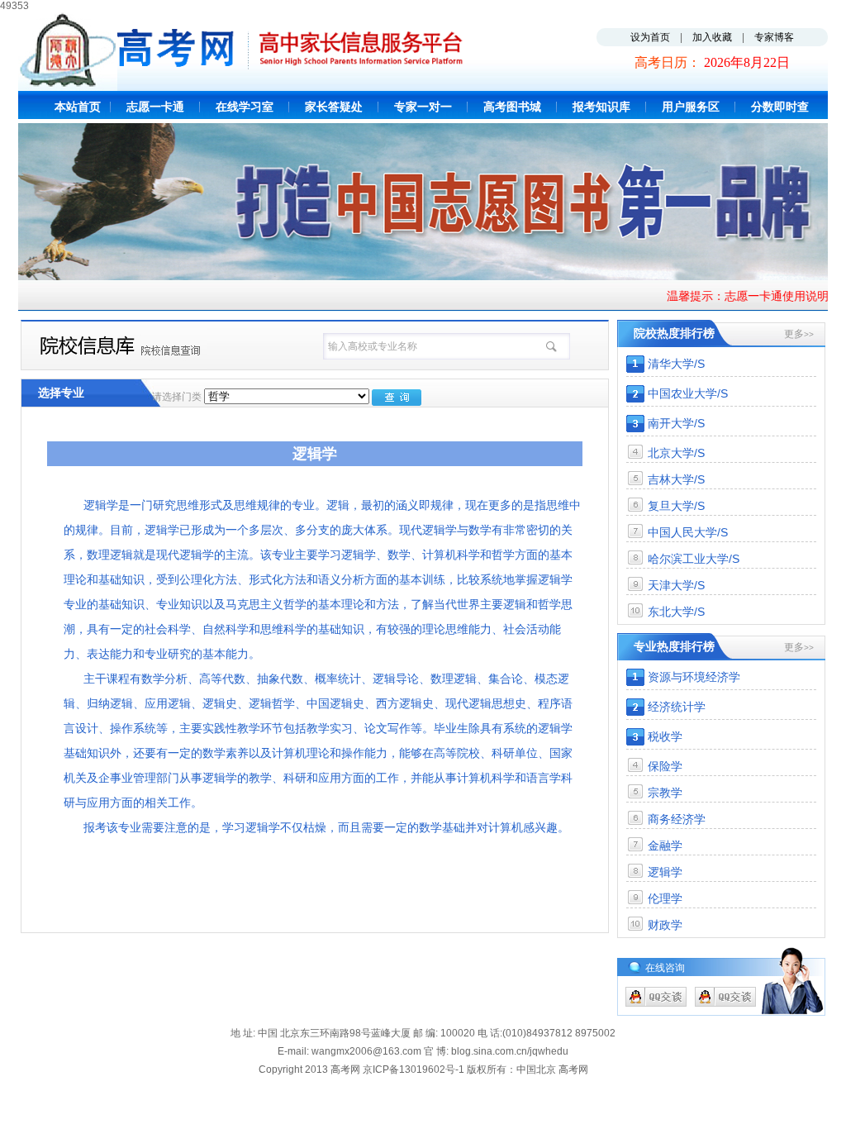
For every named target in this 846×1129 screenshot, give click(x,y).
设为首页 (650, 37)
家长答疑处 (334, 106)
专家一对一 (423, 106)
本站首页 (78, 106)
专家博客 (774, 37)
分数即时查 (780, 106)
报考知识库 (601, 106)
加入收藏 (712, 37)
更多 (799, 334)
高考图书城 (512, 106)
